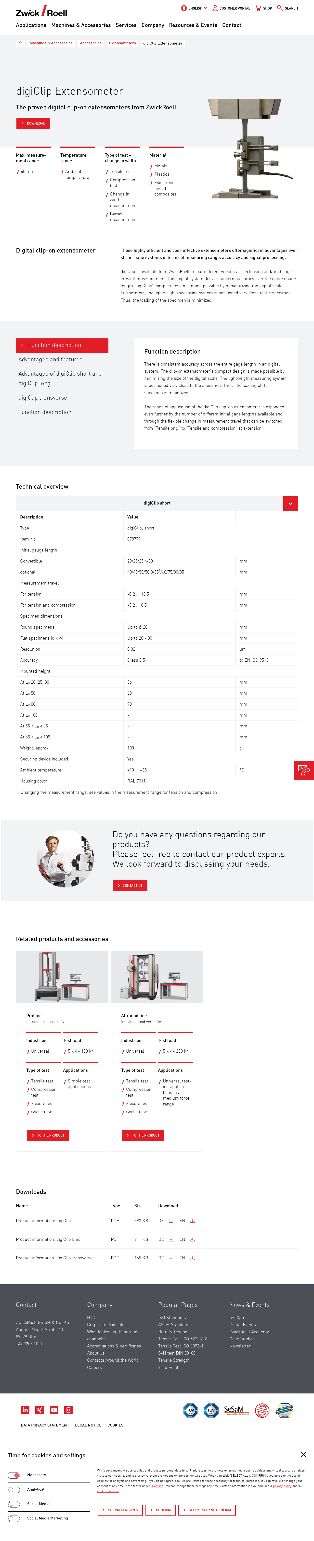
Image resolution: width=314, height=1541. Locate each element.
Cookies (115, 1425)
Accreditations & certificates (114, 1346)
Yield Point (168, 1368)
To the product (51, 1135)
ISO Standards (172, 1318)
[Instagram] (68, 1413)
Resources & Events (193, 25)
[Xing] (40, 1413)
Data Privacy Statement (45, 1425)
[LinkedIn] (25, 1413)
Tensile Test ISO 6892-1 (180, 1346)
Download (35, 123)
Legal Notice (88, 1425)
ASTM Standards (174, 1325)
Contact (231, 25)
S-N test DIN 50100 (177, 1353)
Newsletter (239, 1346)
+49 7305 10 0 (29, 1344)
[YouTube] (54, 1413)
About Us (96, 1353)
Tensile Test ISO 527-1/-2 (182, 1339)
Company (153, 25)
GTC (91, 1318)
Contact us (133, 885)
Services (126, 25)
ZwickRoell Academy (249, 1332)
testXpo (236, 1318)
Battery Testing (172, 1332)
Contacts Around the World (113, 1360)
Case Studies (242, 1339)
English (195, 8)
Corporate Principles (107, 1325)
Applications (31, 25)
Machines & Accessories (81, 25)
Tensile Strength (174, 1360)
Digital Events (242, 1325)
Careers (94, 1368)
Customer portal (235, 8)
